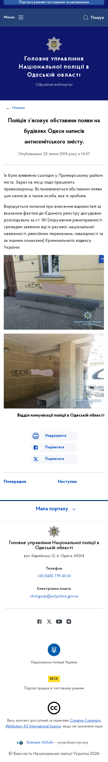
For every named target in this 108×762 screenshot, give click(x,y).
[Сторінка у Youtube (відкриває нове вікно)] (59, 622)
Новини (18, 108)
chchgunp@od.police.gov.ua (54, 596)
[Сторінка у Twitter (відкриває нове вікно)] (49, 622)
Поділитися (54, 447)
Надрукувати (55, 436)
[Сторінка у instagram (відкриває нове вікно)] (69, 622)
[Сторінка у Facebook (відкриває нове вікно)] (39, 622)
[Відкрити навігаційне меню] (20, 17)
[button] (54, 509)
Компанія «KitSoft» (40, 743)
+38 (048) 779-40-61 (54, 576)
